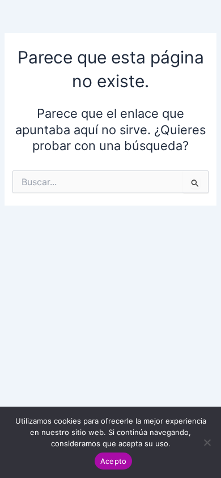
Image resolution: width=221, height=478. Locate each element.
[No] (206, 442)
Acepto (113, 461)
